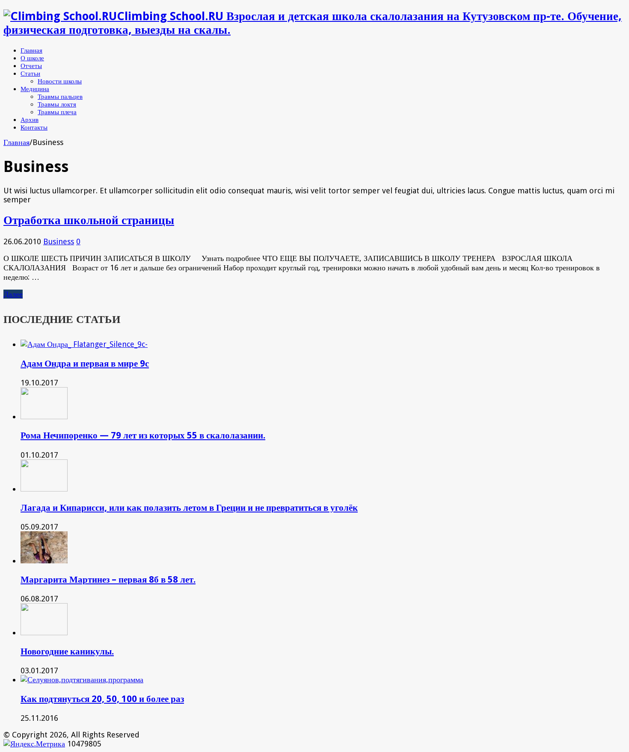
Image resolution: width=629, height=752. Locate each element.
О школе (32, 58)
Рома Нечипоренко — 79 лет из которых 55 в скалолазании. (143, 435)
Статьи (30, 73)
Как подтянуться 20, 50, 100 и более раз (102, 698)
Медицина (35, 89)
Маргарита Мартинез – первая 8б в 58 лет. (108, 579)
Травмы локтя (57, 104)
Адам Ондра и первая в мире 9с (85, 363)
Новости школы (60, 81)
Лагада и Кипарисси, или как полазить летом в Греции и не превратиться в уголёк (189, 507)
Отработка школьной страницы (88, 220)
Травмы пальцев (60, 97)
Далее (13, 294)
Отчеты (31, 66)
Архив (30, 120)
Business (58, 241)
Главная (31, 50)
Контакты (34, 127)
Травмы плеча (57, 112)
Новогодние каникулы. (67, 651)
